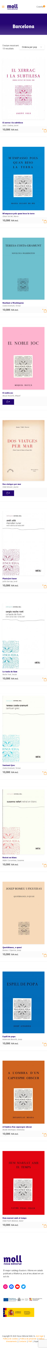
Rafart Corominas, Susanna (13, 860)
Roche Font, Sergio (10, 674)
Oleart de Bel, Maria (10, 216)
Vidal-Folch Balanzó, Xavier (13, 1221)
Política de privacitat (28, 1338)
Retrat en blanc (10, 857)
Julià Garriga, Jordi (10, 581)
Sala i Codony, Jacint (10, 125)
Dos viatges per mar (12, 484)
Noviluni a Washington (13, 303)
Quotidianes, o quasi (12, 947)
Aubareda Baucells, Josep (12, 1039)
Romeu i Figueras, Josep (12, 950)
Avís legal (39, 1336)
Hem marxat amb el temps (15, 1218)
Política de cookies (10, 1338)
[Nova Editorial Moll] (12, 7)
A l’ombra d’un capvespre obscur (17, 1127)
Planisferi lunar (10, 578)
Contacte (22, 1341)
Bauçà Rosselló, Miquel (11, 395)
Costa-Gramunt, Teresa (12, 305)
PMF (30, 1341)
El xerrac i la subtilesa (13, 122)
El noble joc (8, 393)
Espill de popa (9, 1036)
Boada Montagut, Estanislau (14, 1129)
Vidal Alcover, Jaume (10, 487)
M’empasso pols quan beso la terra (18, 213)
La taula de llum (10, 671)
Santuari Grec (9, 765)
